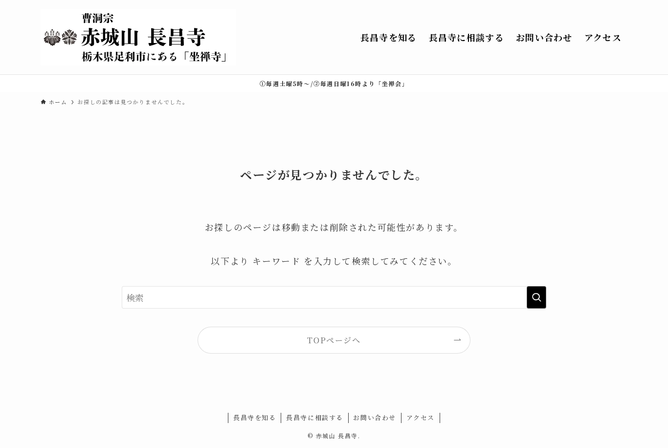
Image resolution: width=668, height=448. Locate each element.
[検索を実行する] (536, 297)
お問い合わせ (374, 417)
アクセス (420, 417)
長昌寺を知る (254, 417)
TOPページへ (333, 340)
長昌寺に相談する (314, 417)
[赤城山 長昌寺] (138, 37)
